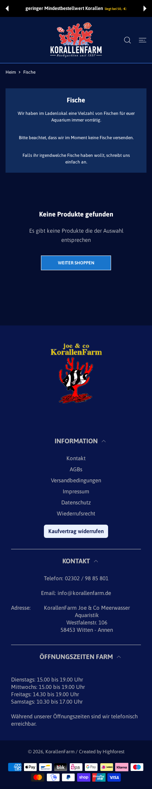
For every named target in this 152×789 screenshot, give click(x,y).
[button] (7, 8)
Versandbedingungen (76, 480)
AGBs (76, 469)
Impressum (76, 491)
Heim (11, 72)
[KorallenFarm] (76, 39)
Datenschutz (76, 502)
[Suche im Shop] (127, 40)
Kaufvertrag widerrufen (76, 531)
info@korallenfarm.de (84, 593)
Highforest (113, 751)
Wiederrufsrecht (76, 513)
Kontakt (76, 458)
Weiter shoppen (76, 262)
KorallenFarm (60, 751)
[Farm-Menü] (142, 40)
